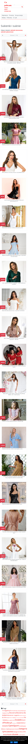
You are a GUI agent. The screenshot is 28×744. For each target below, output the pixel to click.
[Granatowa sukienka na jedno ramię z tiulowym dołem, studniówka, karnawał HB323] (14, 666)
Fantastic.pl (14, 723)
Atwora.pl (23, 710)
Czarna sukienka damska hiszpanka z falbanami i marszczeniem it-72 (14, 201)
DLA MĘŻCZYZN (11, 720)
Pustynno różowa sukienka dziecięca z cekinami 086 (12, 421)
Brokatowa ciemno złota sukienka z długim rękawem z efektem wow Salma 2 (14, 643)
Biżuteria (12, 713)
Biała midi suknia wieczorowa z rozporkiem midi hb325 (13, 310)
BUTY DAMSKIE (13, 717)
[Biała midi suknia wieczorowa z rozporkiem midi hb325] (14, 306)
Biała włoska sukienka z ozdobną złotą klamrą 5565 (12, 227)
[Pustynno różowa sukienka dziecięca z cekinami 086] (14, 414)
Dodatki (18, 719)
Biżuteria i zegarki (13, 715)
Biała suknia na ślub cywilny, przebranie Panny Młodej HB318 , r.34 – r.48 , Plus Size (14, 394)
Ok (11, 742)
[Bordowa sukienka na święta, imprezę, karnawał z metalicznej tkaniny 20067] (14, 113)
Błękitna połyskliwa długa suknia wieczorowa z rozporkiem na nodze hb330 (14, 256)
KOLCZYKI (23, 732)
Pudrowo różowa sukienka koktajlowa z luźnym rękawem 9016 (14, 532)
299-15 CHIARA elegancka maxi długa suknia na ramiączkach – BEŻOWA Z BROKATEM (14, 698)
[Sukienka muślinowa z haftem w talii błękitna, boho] (14, 445)
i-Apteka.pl (8, 729)
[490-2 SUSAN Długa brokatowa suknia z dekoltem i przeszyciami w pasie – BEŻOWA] (14, 57)
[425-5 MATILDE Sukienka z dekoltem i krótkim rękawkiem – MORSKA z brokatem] (14, 85)
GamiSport (13, 725)
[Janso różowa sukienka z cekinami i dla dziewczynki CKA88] (14, 583)
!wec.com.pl (18, 710)
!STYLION (13, 710)
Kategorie (16, 732)
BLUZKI (4, 717)
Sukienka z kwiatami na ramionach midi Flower (11, 144)
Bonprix (8, 717)
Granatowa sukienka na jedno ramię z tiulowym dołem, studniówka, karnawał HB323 (14, 670)
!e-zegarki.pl (6, 711)
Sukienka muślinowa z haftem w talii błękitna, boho (12, 449)
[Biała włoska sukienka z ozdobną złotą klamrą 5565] (14, 224)
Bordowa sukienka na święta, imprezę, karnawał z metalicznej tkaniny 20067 (14, 118)
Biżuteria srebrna (22, 715)
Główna (3, 729)
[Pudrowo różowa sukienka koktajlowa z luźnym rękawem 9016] (14, 527)
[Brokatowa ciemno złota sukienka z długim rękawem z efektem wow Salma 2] (14, 638)
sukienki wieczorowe (16, 30)
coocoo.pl (18, 717)
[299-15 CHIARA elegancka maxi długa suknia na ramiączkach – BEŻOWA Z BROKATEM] (14, 693)
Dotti (23, 720)
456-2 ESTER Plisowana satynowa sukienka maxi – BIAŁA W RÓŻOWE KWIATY (14, 560)
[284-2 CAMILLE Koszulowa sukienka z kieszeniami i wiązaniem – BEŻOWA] (14, 334)
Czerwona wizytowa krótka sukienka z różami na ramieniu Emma (14, 366)
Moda (5, 735)
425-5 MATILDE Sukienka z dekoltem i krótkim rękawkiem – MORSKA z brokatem (14, 90)
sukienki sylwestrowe (7, 32)
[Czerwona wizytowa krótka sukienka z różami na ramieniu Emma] (14, 362)
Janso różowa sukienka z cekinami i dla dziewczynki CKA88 (14, 587)
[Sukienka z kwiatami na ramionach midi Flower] (14, 140)
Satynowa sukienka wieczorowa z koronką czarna (12, 504)
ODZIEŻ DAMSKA (22, 734)
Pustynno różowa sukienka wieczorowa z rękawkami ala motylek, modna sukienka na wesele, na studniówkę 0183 (14, 615)
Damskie (21, 717)
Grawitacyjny (22, 726)
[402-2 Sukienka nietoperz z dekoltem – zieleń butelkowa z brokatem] (14, 279)
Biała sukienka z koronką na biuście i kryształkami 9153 (13, 172)
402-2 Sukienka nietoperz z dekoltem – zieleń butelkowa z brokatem (14, 283)
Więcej (15, 742)
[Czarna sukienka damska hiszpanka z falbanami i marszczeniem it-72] (14, 196)
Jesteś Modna (15, 729)
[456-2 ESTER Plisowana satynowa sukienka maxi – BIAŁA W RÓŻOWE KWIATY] (14, 555)
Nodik (9, 734)
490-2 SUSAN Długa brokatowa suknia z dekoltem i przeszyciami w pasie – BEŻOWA (14, 62)
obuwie (15, 734)
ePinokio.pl (7, 722)
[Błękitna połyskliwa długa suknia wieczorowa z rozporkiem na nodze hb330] (14, 251)
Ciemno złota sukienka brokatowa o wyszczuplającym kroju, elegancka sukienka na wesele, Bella (14, 477)
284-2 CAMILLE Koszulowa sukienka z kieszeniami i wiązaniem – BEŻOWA (14, 339)
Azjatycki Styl (5, 713)
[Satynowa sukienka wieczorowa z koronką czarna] (14, 500)
